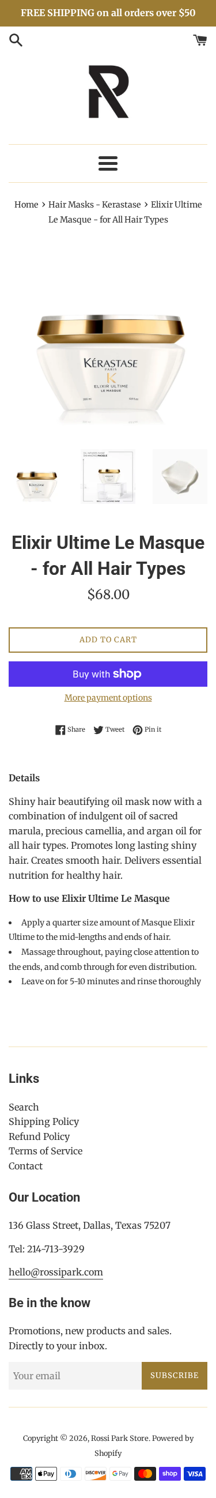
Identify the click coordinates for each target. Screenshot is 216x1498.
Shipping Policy (44, 1121)
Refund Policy (39, 1136)
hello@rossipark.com (56, 1272)
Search (24, 1107)
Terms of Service (45, 1151)
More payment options (108, 697)
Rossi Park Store (120, 1438)
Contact (26, 1166)
